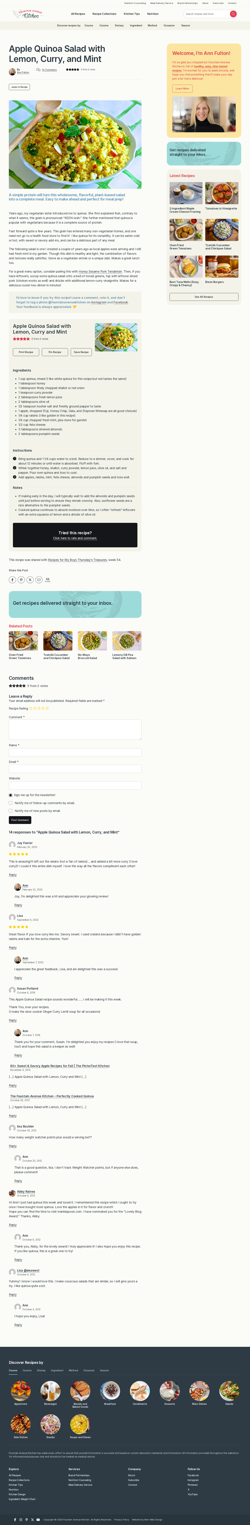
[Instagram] (20, 1519)
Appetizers (20, 1403)
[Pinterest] (26, 1519)
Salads (229, 1403)
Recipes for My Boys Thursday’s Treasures (77, 560)
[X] (32, 1519)
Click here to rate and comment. (75, 538)
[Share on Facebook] (12, 579)
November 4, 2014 (20, 1069)
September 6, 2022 (27, 919)
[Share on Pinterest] (21, 579)
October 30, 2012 (26, 1130)
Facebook (121, 302)
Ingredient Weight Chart (22, 1499)
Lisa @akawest (28, 1270)
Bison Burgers (214, 282)
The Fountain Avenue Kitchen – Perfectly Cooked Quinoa (52, 1096)
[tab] (13, 1370)
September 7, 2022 (33, 962)
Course (89, 25)
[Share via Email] (39, 579)
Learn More (182, 88)
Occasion (169, 25)
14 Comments (49, 70)
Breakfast (110, 1403)
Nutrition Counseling (135, 3)
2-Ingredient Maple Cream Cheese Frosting (185, 210)
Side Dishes (21, 1437)
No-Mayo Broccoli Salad (87, 656)
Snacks (50, 1437)
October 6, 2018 (26, 992)
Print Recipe (26, 352)
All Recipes (78, 13)
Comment (17, 717)
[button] (67, 69)
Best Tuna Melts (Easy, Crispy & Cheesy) (184, 283)
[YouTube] (38, 1519)
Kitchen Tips (132, 13)
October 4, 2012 (26, 1274)
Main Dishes (199, 1403)
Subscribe (218, 3)
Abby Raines (26, 1191)
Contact (232, 3)
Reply (13, 875)
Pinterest (193, 1484)
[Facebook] (15, 1519)
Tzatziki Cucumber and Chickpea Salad (56, 656)
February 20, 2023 (27, 847)
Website (14, 778)
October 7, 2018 (31, 1035)
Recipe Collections (104, 13)
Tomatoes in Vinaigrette (221, 208)
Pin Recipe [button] (55, 352)
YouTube (192, 1494)
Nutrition (153, 13)
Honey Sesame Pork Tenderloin (100, 271)
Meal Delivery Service (161, 3)
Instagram (98, 302)
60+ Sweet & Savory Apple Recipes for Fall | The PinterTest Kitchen (60, 1066)
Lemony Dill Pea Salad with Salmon (124, 656)
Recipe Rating (18, 708)
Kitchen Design (17, 1494)
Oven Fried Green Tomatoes (20, 656)
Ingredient (136, 25)
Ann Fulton (23, 72)
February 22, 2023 (32, 889)
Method (152, 25)
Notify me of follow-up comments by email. (45, 803)
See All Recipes (204, 296)
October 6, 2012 (26, 1195)
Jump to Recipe (19, 87)
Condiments (140, 1403)
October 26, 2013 (20, 1100)
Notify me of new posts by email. (38, 811)
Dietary (119, 25)
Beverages (50, 1403)
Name (14, 745)
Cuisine (103, 25)
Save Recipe (81, 352)
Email (14, 762)
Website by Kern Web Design (147, 1519)
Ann (25, 885)
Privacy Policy (121, 1519)
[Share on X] (30, 579)
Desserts (169, 1403)
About (205, 3)
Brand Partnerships (188, 3)
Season (185, 25)
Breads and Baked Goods (80, 1405)
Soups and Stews (80, 1437)
